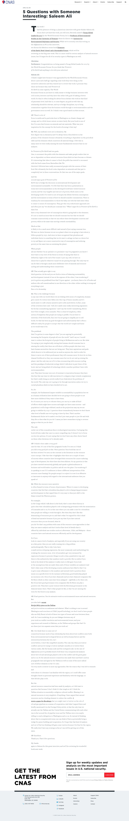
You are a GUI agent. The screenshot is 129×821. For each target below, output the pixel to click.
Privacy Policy (98, 780)
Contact (93, 804)
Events (75, 798)
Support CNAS (95, 795)
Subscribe (109, 775)
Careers (75, 804)
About (75, 795)
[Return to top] (125, 817)
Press (92, 801)
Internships (76, 801)
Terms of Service (108, 780)
